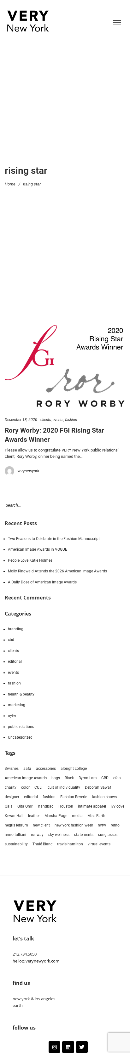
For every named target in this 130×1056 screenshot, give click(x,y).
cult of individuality (64, 787)
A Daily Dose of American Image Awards (42, 582)
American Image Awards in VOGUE (37, 549)
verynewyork (28, 470)
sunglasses (107, 834)
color (25, 787)
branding (15, 629)
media (77, 816)
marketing (16, 705)
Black (69, 778)
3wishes (12, 768)
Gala (9, 806)
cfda (117, 778)
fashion (71, 419)
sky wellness (58, 834)
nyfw (12, 715)
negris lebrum (16, 825)
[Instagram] (54, 1047)
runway (37, 834)
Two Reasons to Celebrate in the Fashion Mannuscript (54, 539)
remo (115, 825)
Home (10, 183)
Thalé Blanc (42, 844)
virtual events (99, 844)
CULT (38, 787)
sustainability (16, 844)
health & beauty (21, 694)
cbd (11, 640)
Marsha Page (55, 816)
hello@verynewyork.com (36, 961)
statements (83, 834)
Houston (65, 806)
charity (10, 787)
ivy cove (117, 806)
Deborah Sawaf (98, 787)
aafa (27, 768)
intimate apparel (92, 806)
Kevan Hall (14, 816)
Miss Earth (96, 816)
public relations (21, 726)
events (58, 419)
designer (12, 797)
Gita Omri (25, 806)
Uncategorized (20, 737)
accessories (46, 768)
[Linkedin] (68, 1047)
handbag (46, 806)
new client (41, 825)
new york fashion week (74, 825)
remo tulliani (15, 834)
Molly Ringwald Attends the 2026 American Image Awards (57, 571)
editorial (15, 661)
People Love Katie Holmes (30, 560)
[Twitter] (82, 1047)
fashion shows (104, 797)
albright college (74, 768)
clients (45, 419)
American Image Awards (26, 778)
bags (55, 778)
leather (34, 816)
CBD (105, 778)
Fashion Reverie (73, 797)
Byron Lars (88, 778)
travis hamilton (70, 844)
